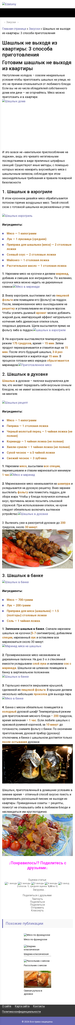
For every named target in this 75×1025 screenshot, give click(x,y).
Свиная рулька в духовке (33, 992)
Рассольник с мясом (35, 965)
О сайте (6, 1006)
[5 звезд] (64, 883)
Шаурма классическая (36, 954)
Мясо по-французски (35, 939)
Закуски (34, 28)
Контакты (39, 1006)
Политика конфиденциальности (21, 1011)
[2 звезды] (24, 883)
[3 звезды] (38, 883)
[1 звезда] (11, 883)
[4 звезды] (51, 883)
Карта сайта (22, 1006)
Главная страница (14, 28)
